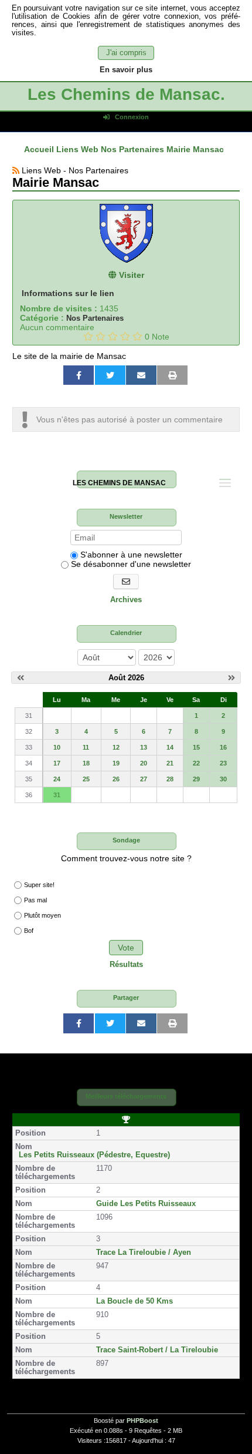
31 (56, 794)
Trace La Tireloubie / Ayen (143, 1252)
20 (143, 763)
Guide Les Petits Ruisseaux (146, 1204)
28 (169, 779)
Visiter (130, 275)
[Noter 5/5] (137, 336)
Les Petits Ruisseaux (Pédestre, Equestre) (94, 1155)
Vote (126, 947)
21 (169, 763)
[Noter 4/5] (125, 336)
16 (223, 747)
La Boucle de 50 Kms (134, 1301)
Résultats (126, 965)
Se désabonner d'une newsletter (130, 564)
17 (56, 763)
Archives (126, 600)
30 (223, 779)
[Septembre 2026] (231, 678)
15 (196, 747)
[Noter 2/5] (100, 336)
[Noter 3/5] (113, 336)
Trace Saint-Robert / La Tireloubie (157, 1350)
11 (86, 747)
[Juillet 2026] (20, 678)
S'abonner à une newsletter (130, 554)
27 (143, 779)
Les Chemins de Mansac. (126, 94)
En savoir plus (126, 70)
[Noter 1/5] (88, 336)
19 (116, 763)
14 (169, 747)
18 (86, 763)
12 (116, 747)
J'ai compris (126, 53)
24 (56, 779)
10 (56, 747)
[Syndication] (15, 170)
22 (196, 763)
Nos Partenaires (95, 318)
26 (116, 779)
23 (223, 763)
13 (143, 747)
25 (86, 779)
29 (196, 779)
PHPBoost (142, 1420)
